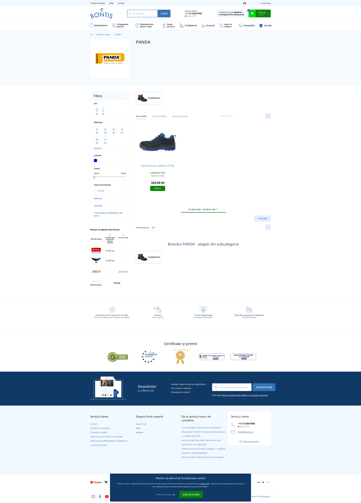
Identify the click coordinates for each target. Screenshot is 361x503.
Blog (111, 3)
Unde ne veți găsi (251, 441)
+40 (193, 13)
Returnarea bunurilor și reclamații (106, 436)
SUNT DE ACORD (191, 494)
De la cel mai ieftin (159, 116)
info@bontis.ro (246, 432)
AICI (173, 494)
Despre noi (141, 424)
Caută (164, 13)
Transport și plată (97, 3)
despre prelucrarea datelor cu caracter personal (245, 395)
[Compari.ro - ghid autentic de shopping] (117, 356)
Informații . (240, 395)
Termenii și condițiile (100, 428)
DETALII (157, 188)
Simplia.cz (266, 496)
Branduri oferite (103, 34)
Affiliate (139, 432)
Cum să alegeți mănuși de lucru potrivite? (201, 427)
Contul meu (266, 3)
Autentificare (264, 387)
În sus (263, 218)
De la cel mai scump (180, 116)
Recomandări (141, 116)
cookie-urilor (205, 483)
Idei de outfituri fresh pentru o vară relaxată (202, 457)
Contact (121, 3)
